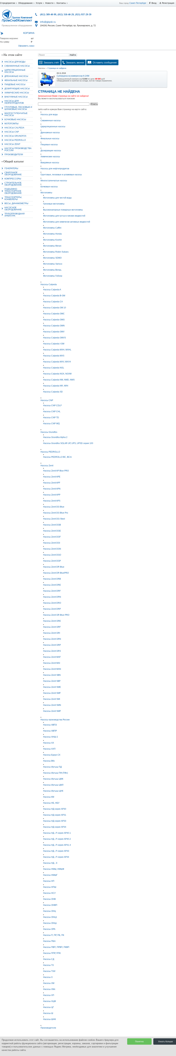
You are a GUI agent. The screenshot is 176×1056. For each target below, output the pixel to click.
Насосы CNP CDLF (52, 405)
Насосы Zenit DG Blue (53, 507)
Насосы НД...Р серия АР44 (56, 857)
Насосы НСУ (49, 893)
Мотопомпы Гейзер (52, 276)
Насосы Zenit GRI (51, 633)
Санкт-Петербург (137, 3)
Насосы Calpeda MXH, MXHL (57, 350)
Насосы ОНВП (50, 905)
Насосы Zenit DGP (52, 561)
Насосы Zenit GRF (52, 627)
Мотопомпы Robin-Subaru (56, 252)
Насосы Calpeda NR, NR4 (55, 386)
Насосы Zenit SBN (52, 675)
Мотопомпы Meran (52, 246)
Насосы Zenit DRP (52, 609)
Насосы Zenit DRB (52, 579)
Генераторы (11, 168)
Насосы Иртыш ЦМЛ (53, 785)
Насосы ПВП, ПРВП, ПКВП (56, 947)
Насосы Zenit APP (51, 495)
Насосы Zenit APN (51, 489)
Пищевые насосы (14, 84)
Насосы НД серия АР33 (54, 821)
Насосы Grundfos (15, 136)
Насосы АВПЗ (50, 725)
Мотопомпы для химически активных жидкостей (66, 222)
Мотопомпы (11, 123)
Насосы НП (48, 881)
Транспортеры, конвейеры (13, 198)
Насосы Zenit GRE (52, 621)
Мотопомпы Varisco (52, 264)
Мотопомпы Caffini (52, 228)
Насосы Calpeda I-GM (53, 344)
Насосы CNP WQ (51, 423)
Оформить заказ (26, 46)
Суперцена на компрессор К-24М (73, 76)
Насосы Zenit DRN (52, 597)
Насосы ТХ (48, 965)
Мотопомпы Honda (52, 234)
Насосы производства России (17, 149)
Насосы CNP (11, 132)
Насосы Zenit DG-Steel (54, 519)
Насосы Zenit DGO (52, 555)
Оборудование (25, 3)
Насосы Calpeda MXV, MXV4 (57, 362)
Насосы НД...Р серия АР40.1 (57, 833)
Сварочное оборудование (13, 173)
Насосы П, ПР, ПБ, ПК (53, 935)
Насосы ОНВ (49, 899)
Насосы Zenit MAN (52, 669)
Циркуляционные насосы (14, 71)
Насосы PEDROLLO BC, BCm (57, 457)
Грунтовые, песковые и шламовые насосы (18, 108)
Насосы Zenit (12, 144)
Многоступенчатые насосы (16, 114)
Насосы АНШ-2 (50, 737)
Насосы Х (48, 977)
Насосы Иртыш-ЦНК (53, 791)
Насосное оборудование (13, 208)
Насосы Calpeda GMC (54, 313)
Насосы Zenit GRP (52, 645)
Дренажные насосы (16, 76)
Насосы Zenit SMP (52, 711)
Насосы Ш (48, 1013)
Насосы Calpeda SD (53, 392)
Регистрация (168, 3)
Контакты (61, 3)
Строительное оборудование (13, 184)
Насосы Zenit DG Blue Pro (55, 513)
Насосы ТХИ (49, 971)
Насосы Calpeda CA (53, 301)
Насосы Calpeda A (52, 289)
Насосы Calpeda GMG (54, 319)
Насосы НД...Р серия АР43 (56, 851)
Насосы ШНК (49, 1019)
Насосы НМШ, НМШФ (53, 869)
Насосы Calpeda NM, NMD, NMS (59, 380)
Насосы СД (48, 959)
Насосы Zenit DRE (52, 585)
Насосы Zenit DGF (52, 537)
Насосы (41, 68)
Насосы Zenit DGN (52, 549)
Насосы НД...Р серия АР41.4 (57, 845)
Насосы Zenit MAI (51, 663)
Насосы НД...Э (50, 863)
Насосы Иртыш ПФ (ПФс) (55, 773)
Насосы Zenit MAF (52, 657)
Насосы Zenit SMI (51, 699)
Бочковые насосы (15, 119)
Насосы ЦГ (48, 1007)
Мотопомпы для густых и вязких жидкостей (64, 216)
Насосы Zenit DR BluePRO (56, 573)
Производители (13, 154)
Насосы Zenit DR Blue (53, 567)
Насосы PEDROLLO (15, 140)
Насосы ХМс (49, 989)
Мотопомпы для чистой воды (57, 198)
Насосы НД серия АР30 (54, 809)
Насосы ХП (48, 995)
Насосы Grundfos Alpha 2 (55, 437)
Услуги (39, 3)
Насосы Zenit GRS (52, 651)
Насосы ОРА (49, 929)
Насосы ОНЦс (50, 923)
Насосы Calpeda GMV (53, 331)
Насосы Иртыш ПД (52, 767)
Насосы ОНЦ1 (50, 917)
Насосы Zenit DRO (52, 603)
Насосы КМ (48, 797)
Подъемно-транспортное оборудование (13, 191)
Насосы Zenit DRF (52, 591)
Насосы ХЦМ (49, 1001)
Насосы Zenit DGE (52, 531)
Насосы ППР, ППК (52, 953)
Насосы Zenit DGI (51, 543)
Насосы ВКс (49, 761)
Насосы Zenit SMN (52, 705)
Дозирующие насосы (17, 88)
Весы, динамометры (16, 203)
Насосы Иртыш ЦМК (53, 779)
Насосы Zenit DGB (52, 525)
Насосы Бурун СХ (51, 755)
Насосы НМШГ (50, 875)
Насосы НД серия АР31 (54, 815)
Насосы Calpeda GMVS (54, 337)
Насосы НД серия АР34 (54, 827)
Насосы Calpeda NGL (53, 368)
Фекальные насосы (16, 80)
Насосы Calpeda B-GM (54, 295)
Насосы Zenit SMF (52, 693)
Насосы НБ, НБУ (51, 803)
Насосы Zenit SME (52, 687)
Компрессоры (12, 179)
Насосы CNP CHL (51, 411)
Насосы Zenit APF (51, 483)
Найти (73, 55)
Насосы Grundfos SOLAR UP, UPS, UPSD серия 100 (68, 443)
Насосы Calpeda (14, 128)
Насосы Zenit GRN (52, 639)
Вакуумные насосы (16, 97)
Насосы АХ (48, 743)
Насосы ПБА (49, 941)
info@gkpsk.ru (48, 21)
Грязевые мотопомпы (53, 204)
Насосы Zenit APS (51, 501)
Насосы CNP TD (51, 417)
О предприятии (7, 3)
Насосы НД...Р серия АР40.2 (57, 839)
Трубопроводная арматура (14, 215)
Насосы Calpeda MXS (53, 356)
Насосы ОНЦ (49, 911)
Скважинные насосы (17, 66)
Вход (154, 3)
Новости (49, 3)
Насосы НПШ (49, 887)
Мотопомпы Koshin (52, 240)
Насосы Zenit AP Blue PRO (56, 471)
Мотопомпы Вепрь (52, 270)
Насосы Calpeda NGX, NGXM (57, 374)
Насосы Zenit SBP (51, 681)
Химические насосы (16, 93)
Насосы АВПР (50, 731)
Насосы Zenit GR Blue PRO (56, 615)
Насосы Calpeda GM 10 (54, 307)
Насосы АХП (49, 749)
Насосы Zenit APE (51, 477)
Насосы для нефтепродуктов (14, 102)
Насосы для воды (14, 62)
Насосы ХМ (48, 983)
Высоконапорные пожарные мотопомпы (63, 210)
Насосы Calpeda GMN (54, 325)
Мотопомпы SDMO (52, 258)
